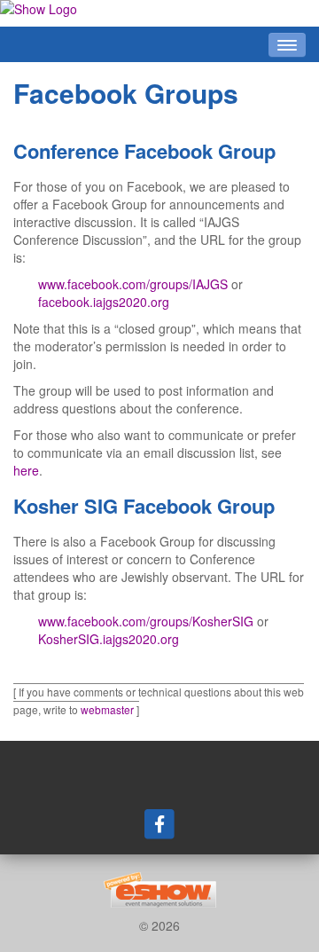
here (26, 470)
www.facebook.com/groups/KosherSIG (145, 621)
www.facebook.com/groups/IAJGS (133, 284)
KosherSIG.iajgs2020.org (108, 639)
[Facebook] (159, 823)
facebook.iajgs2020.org (103, 302)
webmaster (107, 709)
